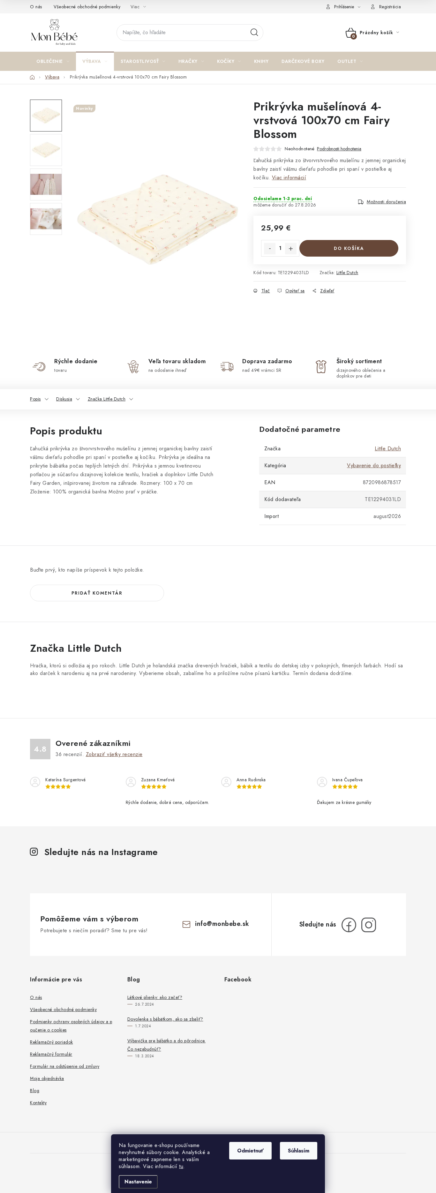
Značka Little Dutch (107, 399)
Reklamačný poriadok (51, 1042)
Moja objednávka (47, 1078)
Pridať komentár (97, 593)
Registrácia (390, 7)
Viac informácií (289, 177)
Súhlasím (298, 1150)
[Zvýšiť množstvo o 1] (291, 248)
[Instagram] (368, 925)
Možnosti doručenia (386, 202)
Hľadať (254, 32)
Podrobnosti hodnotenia (339, 149)
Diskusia (64, 399)
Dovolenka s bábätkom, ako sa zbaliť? (165, 1019)
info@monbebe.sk (222, 923)
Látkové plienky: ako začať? (155, 997)
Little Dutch (347, 272)
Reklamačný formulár (51, 1054)
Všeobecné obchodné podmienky (87, 7)
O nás (36, 7)
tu (181, 1166)
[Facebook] (349, 925)
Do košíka (349, 248)
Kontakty (38, 1102)
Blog (34, 1090)
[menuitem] (53, 61)
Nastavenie (138, 1181)
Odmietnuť (250, 1150)
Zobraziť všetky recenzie (114, 754)
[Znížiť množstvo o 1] (269, 248)
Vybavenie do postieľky (374, 465)
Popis (35, 399)
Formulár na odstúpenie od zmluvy (64, 1066)
